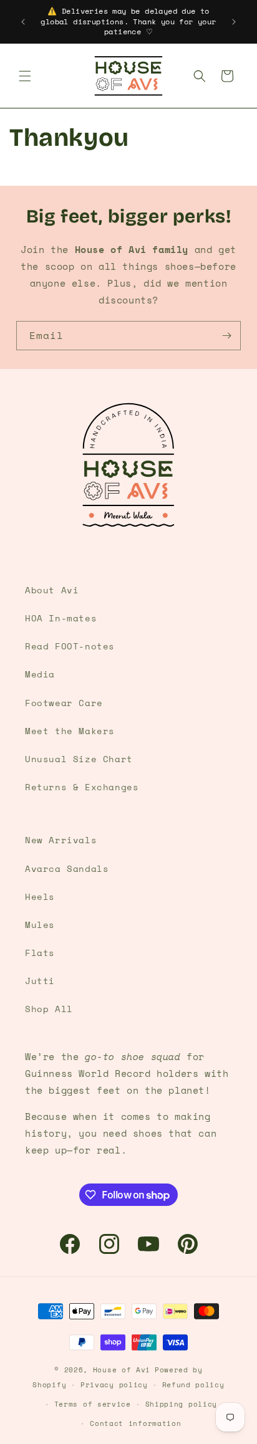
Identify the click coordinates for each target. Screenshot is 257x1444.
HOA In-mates (61, 617)
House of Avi (121, 1370)
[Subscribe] (226, 335)
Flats (40, 952)
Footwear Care (64, 702)
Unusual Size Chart (79, 758)
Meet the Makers (70, 730)
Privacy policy (114, 1385)
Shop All (49, 1008)
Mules (40, 924)
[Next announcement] (234, 22)
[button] (25, 76)
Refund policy (193, 1385)
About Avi (52, 589)
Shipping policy (181, 1404)
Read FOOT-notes (70, 646)
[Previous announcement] (23, 22)
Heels (40, 896)
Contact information (135, 1423)
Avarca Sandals (67, 868)
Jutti (40, 980)
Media (40, 674)
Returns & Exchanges (81, 786)
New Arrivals (61, 839)
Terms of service (92, 1404)
